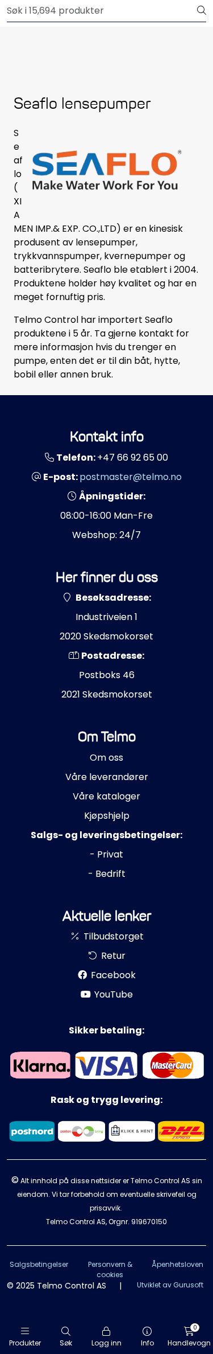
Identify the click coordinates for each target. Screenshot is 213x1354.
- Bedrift (107, 873)
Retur (112, 955)
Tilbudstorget (112, 936)
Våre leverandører (106, 776)
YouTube (112, 994)
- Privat (106, 854)
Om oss (106, 757)
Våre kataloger (106, 796)
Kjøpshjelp (107, 815)
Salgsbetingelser (39, 1264)
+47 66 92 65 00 (132, 457)
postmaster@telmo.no (131, 476)
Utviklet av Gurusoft (170, 1285)
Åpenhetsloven (177, 1264)
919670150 (149, 1221)
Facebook (112, 975)
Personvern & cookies (110, 1269)
